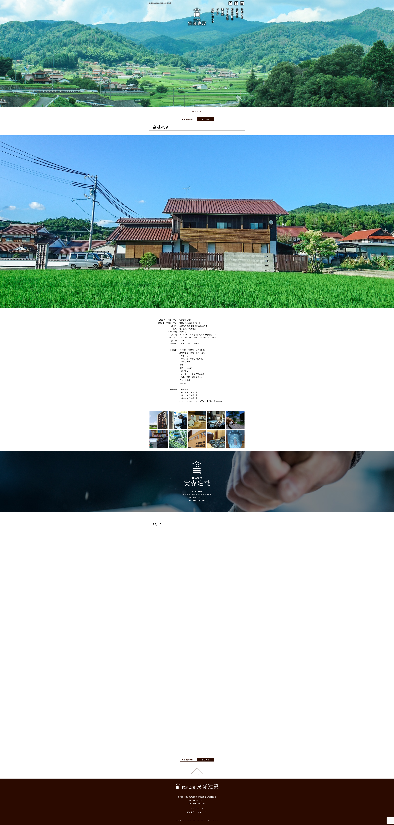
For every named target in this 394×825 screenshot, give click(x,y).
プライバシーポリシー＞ (197, 812)
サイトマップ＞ (197, 808)
